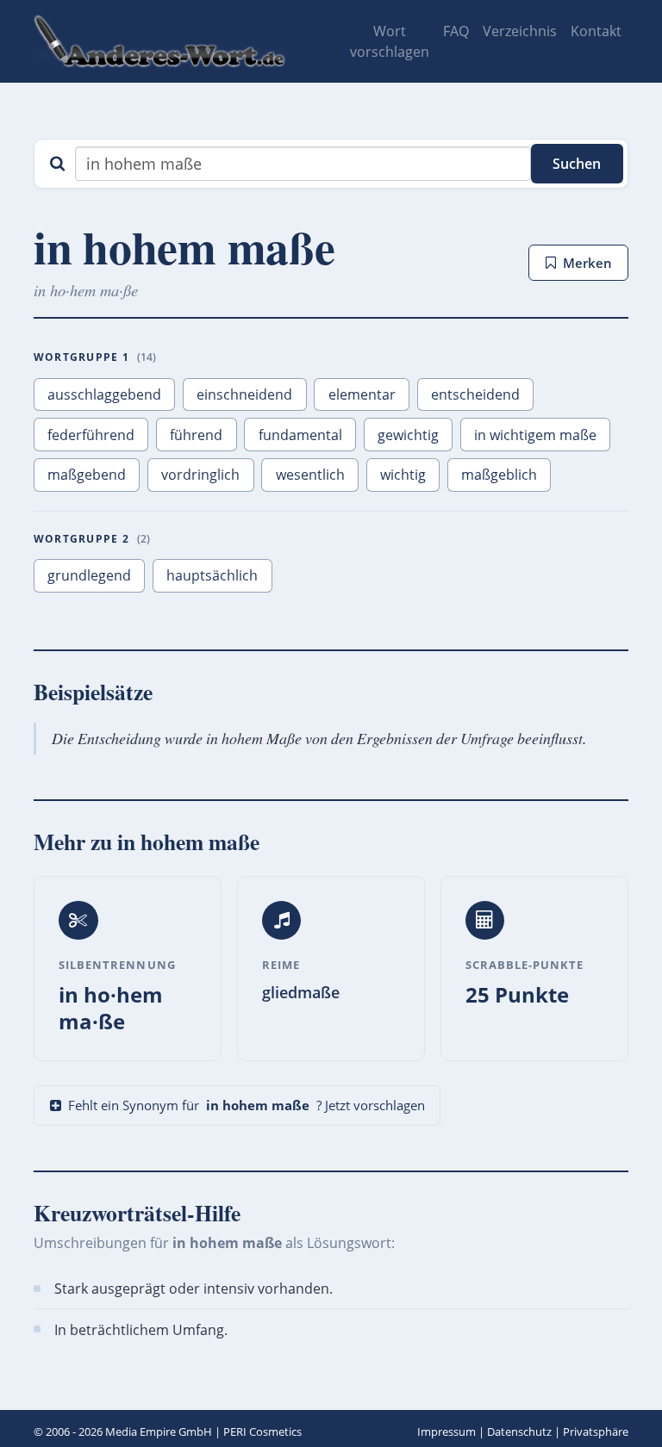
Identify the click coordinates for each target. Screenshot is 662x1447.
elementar (362, 394)
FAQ (456, 31)
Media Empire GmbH (158, 1431)
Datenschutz (519, 1431)
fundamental (300, 434)
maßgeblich (499, 474)
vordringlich (200, 474)
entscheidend (475, 394)
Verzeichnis (520, 31)
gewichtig (408, 434)
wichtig (403, 474)
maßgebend (86, 474)
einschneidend (244, 394)
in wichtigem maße (535, 434)
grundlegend (89, 575)
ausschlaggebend (104, 394)
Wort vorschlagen (389, 41)
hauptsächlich (212, 575)
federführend (90, 434)
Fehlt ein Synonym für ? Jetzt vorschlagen (246, 1105)
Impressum (446, 1431)
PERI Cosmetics (262, 1431)
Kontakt (596, 31)
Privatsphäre (595, 1431)
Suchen (577, 163)
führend (196, 434)
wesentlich (310, 474)
